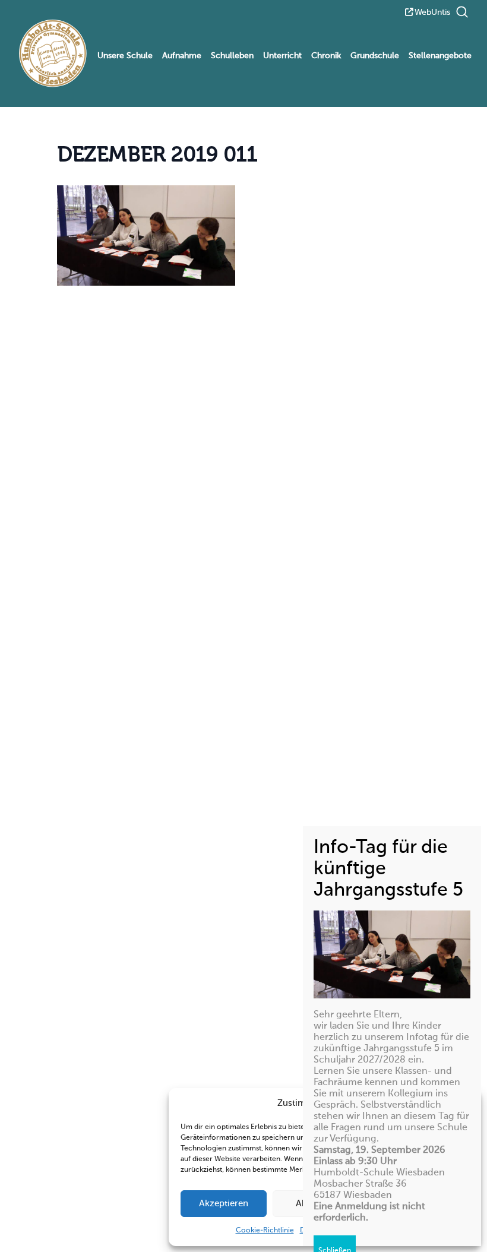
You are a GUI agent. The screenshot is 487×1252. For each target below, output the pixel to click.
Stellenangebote (440, 56)
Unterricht (282, 56)
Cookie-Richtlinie (265, 1230)
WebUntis (432, 12)
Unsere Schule (125, 56)
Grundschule (374, 56)
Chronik (326, 56)
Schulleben (232, 56)
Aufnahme (181, 56)
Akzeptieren (223, 1203)
